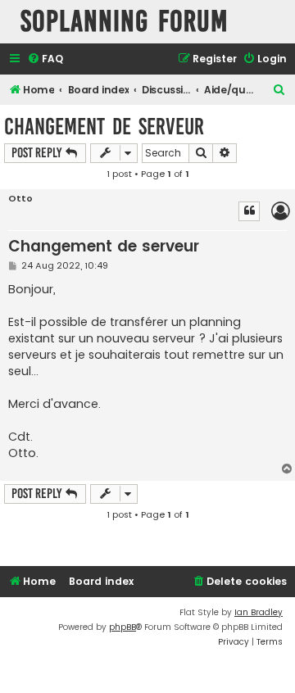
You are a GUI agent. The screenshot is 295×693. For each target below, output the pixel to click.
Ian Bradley (258, 612)
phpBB (122, 627)
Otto (20, 198)
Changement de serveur (104, 126)
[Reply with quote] (249, 211)
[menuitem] (45, 59)
